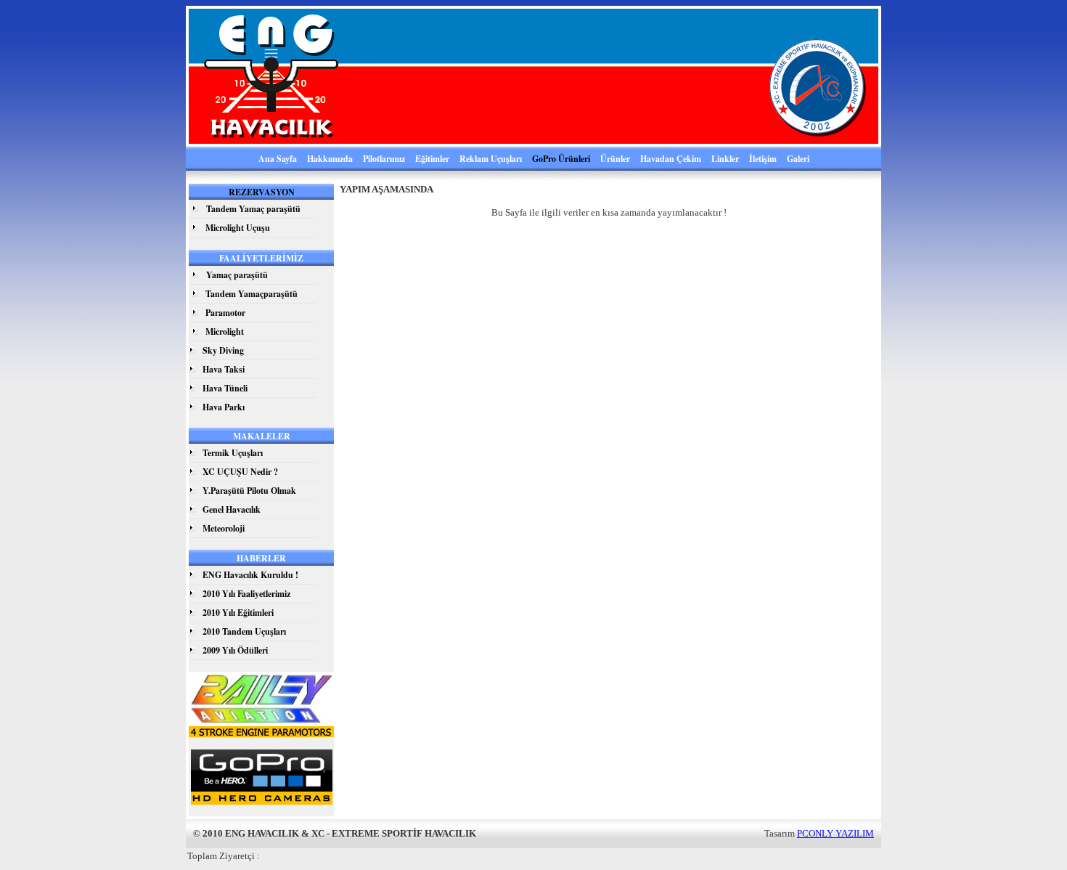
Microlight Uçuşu (237, 227)
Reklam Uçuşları (490, 159)
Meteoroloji (224, 528)
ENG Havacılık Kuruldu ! (250, 575)
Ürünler (615, 159)
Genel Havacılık (232, 509)
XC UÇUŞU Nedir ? (240, 472)
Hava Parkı (224, 407)
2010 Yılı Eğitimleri (238, 612)
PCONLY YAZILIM (835, 833)
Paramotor (225, 312)
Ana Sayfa (277, 159)
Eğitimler (432, 159)
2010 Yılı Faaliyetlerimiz (246, 594)
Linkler (725, 159)
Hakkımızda (330, 159)
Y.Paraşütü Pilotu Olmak (249, 490)
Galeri (798, 159)
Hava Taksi (224, 369)
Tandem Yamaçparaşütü (251, 294)
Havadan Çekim (670, 159)
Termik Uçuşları (233, 453)
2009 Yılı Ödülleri (235, 650)
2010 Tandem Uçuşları (244, 631)
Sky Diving (223, 350)
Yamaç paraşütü (237, 275)
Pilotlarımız (384, 159)
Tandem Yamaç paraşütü (253, 209)
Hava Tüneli (225, 388)
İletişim (763, 159)
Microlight (224, 331)
